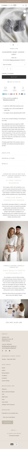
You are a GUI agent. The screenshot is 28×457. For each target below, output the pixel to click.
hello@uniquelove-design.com (9, 346)
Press (3, 399)
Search (3, 368)
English (13, 430)
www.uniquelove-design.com (9, 348)
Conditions (4, 375)
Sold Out (14, 77)
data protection (5, 373)
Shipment (4, 389)
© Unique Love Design (14, 433)
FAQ (3, 394)
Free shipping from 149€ (14, 1)
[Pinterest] (9, 351)
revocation (4, 378)
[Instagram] (6, 351)
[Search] (23, 5)
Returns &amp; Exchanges (8, 391)
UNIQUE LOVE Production (8, 404)
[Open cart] (26, 5)
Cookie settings (5, 380)
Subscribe (7, 422)
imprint (3, 370)
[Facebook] (2, 351)
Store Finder (5, 402)
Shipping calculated (14, 60)
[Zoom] (24, 11)
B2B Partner (5, 397)
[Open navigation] (2, 5)
